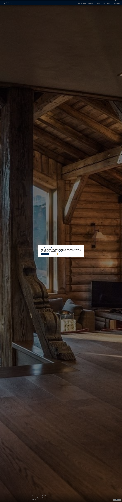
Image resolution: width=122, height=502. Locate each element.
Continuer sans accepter (78, 245)
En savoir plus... (60, 251)
